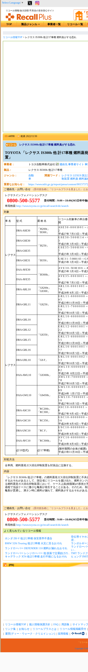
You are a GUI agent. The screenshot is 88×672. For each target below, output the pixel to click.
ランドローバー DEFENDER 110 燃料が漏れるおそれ (36, 548)
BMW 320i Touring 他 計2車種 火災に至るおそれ (33, 543)
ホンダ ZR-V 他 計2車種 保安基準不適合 (28, 538)
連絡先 (63, 164)
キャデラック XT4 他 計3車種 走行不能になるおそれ (36, 556)
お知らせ (24, 629)
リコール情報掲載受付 (73, 629)
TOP (9, 24)
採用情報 (63, 633)
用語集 (65, 624)
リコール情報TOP (12, 37)
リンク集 (10, 629)
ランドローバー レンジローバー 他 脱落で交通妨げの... (37, 553)
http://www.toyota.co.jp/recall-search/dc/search (42, 206)
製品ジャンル (30, 24)
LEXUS (77, 175)
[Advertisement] (44, 87)
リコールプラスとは (44, 629)
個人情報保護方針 (39, 624)
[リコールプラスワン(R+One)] (78, 633)
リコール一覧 (75, 24)
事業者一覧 (54, 24)
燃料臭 (74, 178)
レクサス (67, 175)
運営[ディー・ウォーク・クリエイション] (30, 633)
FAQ (55, 624)
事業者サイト (76, 164)
